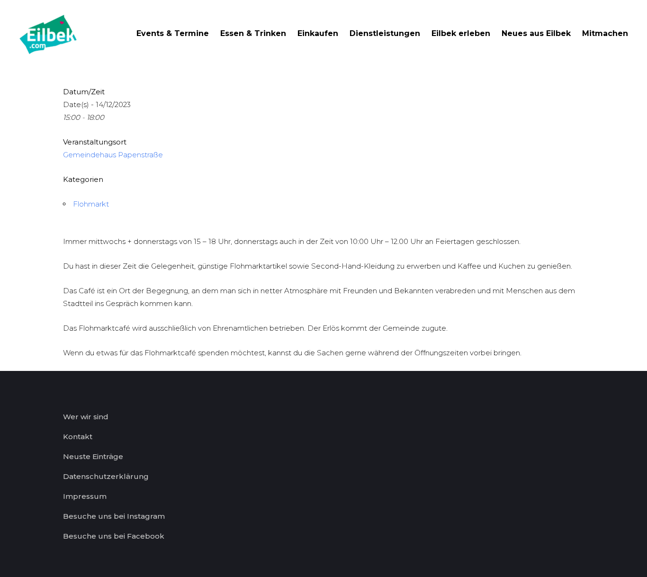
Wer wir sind (85, 416)
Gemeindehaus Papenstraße (113, 154)
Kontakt (77, 436)
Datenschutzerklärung (106, 476)
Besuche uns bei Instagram (114, 516)
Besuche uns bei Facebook (113, 536)
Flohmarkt (91, 203)
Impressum (85, 496)
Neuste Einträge (93, 456)
